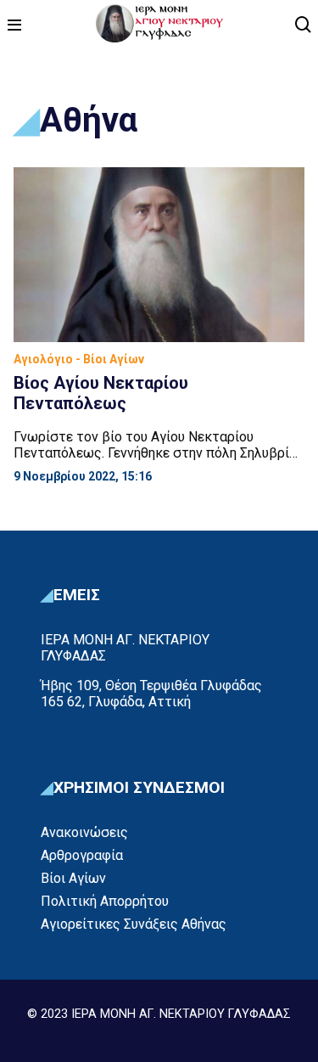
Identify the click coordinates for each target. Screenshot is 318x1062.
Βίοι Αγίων (73, 878)
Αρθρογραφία (82, 855)
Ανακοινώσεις (84, 832)
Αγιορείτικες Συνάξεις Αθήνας (133, 924)
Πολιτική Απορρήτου (105, 901)
